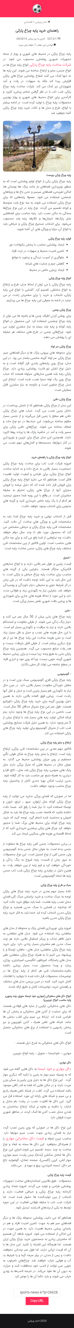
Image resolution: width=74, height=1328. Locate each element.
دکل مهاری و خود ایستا (54, 1069)
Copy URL (37, 1301)
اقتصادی (28, 22)
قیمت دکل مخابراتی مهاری (25, 1139)
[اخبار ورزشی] (37, 9)
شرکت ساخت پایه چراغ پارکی (50, 65)
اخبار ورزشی (41, 22)
